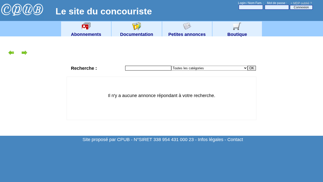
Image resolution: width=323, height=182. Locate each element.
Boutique (237, 34)
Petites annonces (187, 34)
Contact (235, 139)
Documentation (136, 34)
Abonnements (86, 34)
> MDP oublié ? (301, 3)
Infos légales (210, 139)
